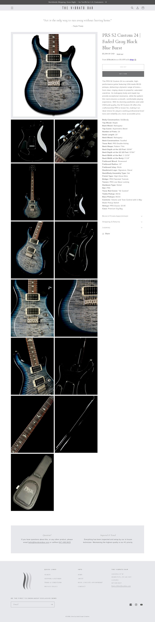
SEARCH (47, 574)
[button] (12, 8)
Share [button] (107, 234)
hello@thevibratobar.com (38, 542)
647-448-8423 (65, 542)
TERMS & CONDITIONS (53, 582)
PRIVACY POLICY (51, 586)
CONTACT (81, 586)
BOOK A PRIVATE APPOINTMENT (90, 582)
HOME (80, 574)
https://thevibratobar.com (121, 586)
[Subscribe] (51, 604)
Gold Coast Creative (82, 616)
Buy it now (123, 73)
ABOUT (80, 578)
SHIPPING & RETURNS (53, 578)
